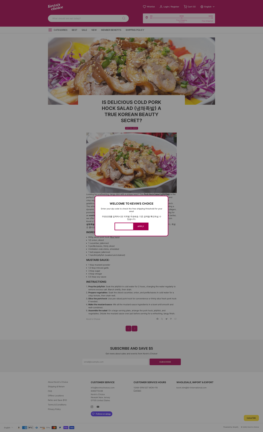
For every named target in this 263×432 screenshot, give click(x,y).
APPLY (141, 226)
